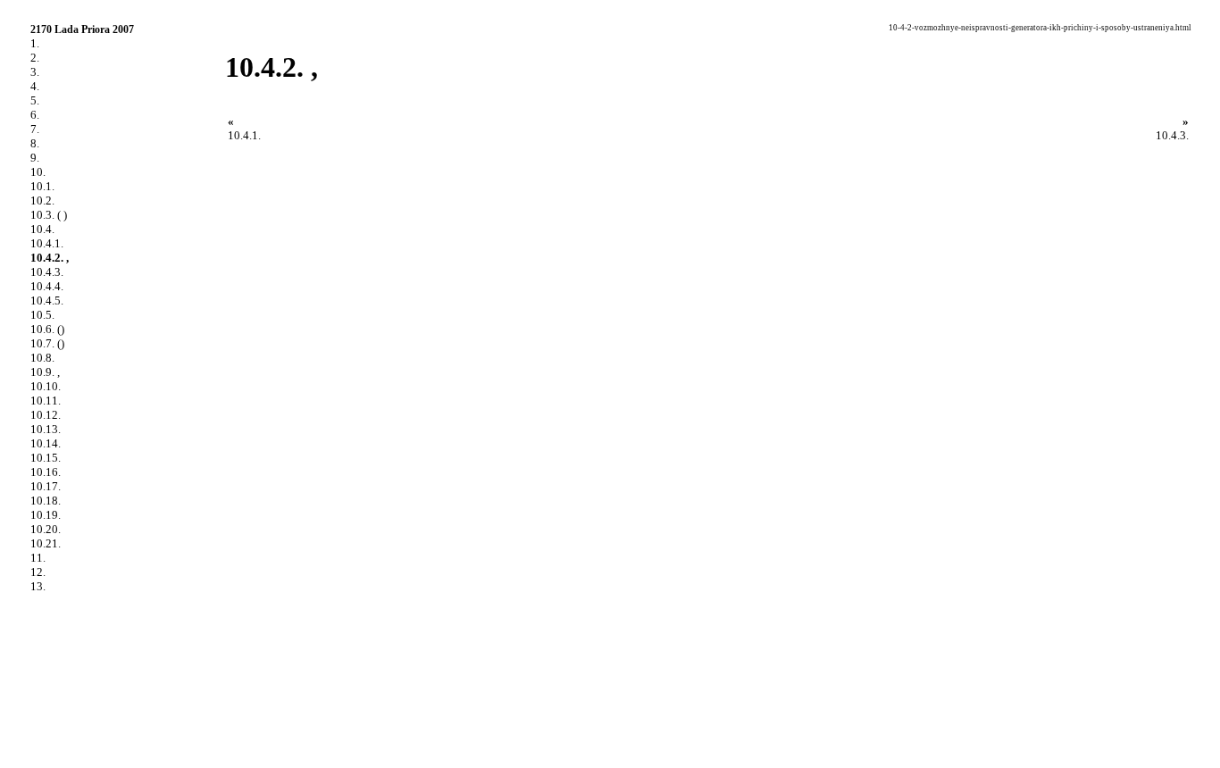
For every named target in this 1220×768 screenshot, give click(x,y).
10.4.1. (46, 243)
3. (34, 72)
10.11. (45, 400)
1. (34, 43)
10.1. (42, 186)
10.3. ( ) (48, 214)
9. (34, 157)
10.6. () (47, 329)
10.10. (45, 386)
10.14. (45, 443)
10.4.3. (46, 272)
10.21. (45, 543)
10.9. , (45, 372)
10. (38, 172)
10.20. (45, 529)
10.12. (45, 415)
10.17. (45, 486)
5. (34, 100)
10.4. (42, 229)
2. (34, 57)
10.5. (42, 314)
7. (34, 129)
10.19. (45, 515)
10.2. (42, 200)
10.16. (45, 472)
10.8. (42, 357)
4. (34, 86)
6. (34, 114)
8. (34, 143)
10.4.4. (46, 286)
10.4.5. (46, 300)
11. (38, 557)
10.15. (45, 457)
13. (38, 586)
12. (38, 572)
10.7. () (47, 343)
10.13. (45, 429)
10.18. (45, 500)
